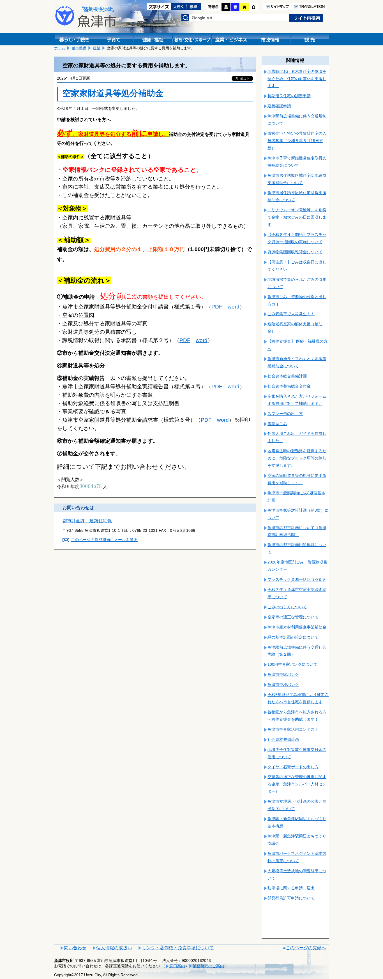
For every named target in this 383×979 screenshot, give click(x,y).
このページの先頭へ (306, 947)
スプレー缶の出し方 (285, 413)
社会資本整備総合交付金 (289, 386)
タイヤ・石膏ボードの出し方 (293, 767)
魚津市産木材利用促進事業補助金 (296, 627)
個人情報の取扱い (114, 947)
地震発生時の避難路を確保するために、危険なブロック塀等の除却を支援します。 (296, 458)
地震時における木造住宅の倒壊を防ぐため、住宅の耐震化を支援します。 (296, 78)
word (233, 307)
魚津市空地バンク (283, 684)
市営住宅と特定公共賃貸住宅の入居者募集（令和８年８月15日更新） (296, 140)
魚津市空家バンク (283, 674)
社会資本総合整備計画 (287, 376)
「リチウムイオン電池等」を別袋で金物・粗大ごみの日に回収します (296, 217)
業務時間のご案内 (208, 966)
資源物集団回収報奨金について (294, 252)
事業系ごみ (277, 423)
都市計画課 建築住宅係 (87, 520)
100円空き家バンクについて (292, 664)
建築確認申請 (279, 106)
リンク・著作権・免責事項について (178, 947)
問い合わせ (75, 947)
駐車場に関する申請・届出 (291, 888)
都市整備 (79, 48)
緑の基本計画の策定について (293, 637)
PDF (216, 307)
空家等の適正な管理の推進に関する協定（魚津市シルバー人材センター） (296, 784)
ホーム (59, 48)
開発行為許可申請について (291, 898)
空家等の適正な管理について (293, 617)
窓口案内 (177, 966)
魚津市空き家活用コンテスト (293, 729)
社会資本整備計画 (283, 739)
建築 (96, 48)
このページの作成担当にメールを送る (104, 539)
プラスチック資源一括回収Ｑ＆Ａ (296, 579)
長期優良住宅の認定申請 (289, 96)
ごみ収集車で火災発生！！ (291, 314)
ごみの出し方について (287, 607)
